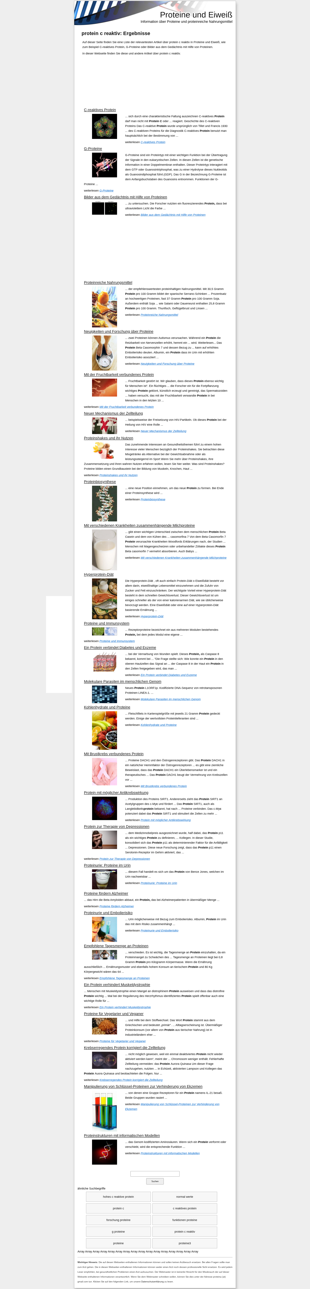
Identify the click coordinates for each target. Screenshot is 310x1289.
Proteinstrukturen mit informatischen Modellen (122, 1135)
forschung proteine (118, 1220)
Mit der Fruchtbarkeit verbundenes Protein (119, 374)
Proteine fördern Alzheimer (106, 893)
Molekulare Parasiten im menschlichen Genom (122, 681)
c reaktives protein (184, 1208)
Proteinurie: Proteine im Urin (107, 865)
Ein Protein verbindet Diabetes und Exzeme (120, 647)
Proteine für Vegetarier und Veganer (114, 1014)
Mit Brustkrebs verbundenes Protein (114, 754)
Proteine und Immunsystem (106, 623)
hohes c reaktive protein (118, 1196)
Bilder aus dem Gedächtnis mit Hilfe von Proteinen (125, 197)
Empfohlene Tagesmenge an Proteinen (116, 946)
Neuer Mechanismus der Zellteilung (113, 413)
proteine (118, 1243)
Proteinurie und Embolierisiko (108, 913)
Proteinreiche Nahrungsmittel (108, 282)
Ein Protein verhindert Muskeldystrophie (117, 985)
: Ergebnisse (116, 33)
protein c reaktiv (185, 1231)
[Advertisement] (155, 81)
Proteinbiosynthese (100, 482)
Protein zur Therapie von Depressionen (116, 826)
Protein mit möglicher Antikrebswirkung (116, 793)
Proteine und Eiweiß (196, 14)
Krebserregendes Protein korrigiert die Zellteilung (124, 1048)
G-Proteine (93, 149)
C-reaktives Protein (100, 110)
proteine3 (185, 1243)
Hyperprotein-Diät (99, 574)
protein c (118, 1208)
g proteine (118, 1231)
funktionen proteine (184, 1220)
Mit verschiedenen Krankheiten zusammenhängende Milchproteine (139, 525)
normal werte (184, 1196)
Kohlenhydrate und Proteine (107, 707)
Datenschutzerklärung (152, 1281)
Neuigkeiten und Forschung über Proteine (118, 331)
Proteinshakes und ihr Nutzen (108, 438)
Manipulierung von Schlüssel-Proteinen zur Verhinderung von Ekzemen (143, 1086)
